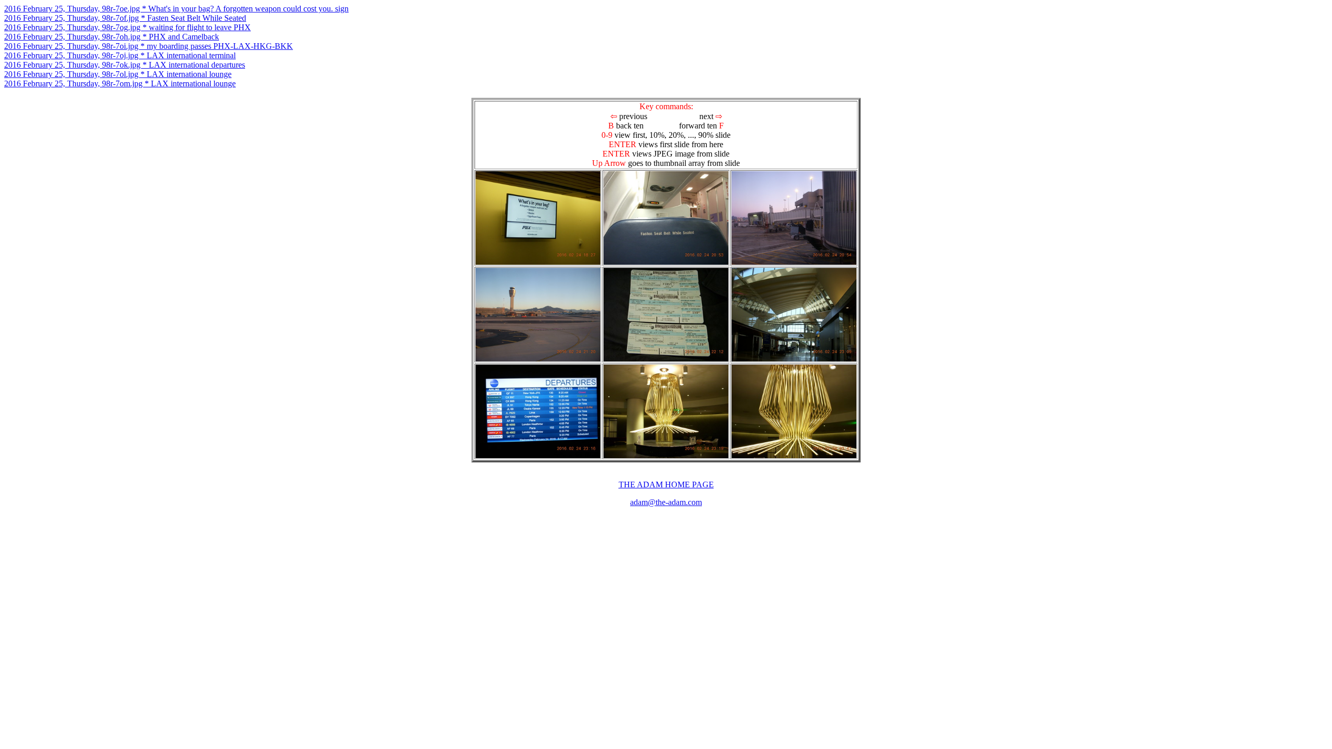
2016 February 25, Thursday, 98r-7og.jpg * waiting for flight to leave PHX (127, 27)
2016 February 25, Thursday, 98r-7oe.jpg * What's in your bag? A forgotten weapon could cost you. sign (176, 8)
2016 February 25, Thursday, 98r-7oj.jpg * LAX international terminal (120, 55)
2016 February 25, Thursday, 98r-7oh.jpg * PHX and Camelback (111, 36)
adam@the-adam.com (666, 502)
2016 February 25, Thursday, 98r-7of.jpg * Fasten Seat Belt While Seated (125, 18)
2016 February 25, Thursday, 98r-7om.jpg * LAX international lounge (120, 83)
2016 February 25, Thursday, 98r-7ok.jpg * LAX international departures (124, 64)
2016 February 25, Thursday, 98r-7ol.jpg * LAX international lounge (118, 74)
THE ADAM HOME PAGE (666, 484)
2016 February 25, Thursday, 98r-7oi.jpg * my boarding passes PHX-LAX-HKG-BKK (148, 46)
